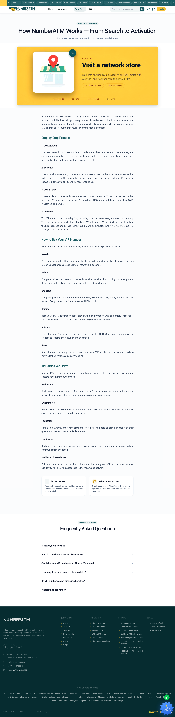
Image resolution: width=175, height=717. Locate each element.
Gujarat (142, 693)
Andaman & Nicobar (12, 693)
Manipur (101, 697)
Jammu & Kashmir (10, 697)
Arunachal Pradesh (45, 693)
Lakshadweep (62, 697)
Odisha (139, 697)
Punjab (158, 697)
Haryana (150, 693)
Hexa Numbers (42, 3)
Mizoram (121, 697)
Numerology (16, 3)
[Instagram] (19, 646)
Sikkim (54, 700)
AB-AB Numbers (139, 3)
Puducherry (149, 697)
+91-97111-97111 (14, 666)
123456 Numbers (96, 3)
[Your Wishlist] (148, 9)
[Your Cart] (153, 9)
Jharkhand (24, 697)
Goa (135, 693)
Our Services (63, 9)
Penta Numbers (28, 3)
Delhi (130, 693)
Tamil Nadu (63, 700)
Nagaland (131, 697)
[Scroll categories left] (8, 3)
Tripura (83, 700)
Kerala (44, 697)
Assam (57, 693)
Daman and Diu (120, 693)
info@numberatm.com (16, 662)
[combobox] (125, 9)
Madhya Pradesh (77, 697)
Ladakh (52, 697)
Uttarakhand (106, 700)
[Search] (142, 9)
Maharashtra (91, 697)
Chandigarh (73, 693)
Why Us (78, 9)
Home (51, 9)
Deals (91, 9)
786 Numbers (109, 3)
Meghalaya (111, 697)
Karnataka (35, 697)
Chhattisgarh (85, 693)
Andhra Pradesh (28, 693)
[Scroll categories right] (173, 3)
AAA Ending (164, 3)
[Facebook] (5, 646)
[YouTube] (12, 646)
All (2, 2)
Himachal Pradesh (163, 693)
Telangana (74, 700)
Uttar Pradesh (93, 700)
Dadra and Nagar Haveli (101, 693)
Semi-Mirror (83, 3)
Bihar (64, 693)
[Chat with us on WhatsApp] (167, 697)
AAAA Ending (152, 3)
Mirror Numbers (69, 3)
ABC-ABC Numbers (124, 3)
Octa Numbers (56, 3)
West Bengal (118, 700)
